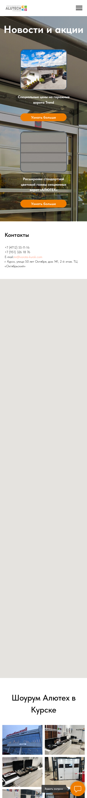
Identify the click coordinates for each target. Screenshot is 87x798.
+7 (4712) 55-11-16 (17, 247)
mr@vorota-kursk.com (28, 257)
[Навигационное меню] (79, 8)
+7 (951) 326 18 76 (17, 252)
